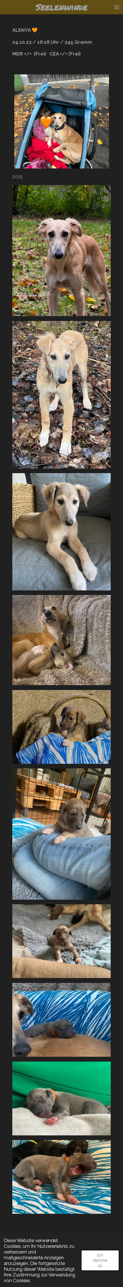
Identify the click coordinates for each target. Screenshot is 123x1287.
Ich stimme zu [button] (100, 1260)
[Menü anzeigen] (116, 7)
